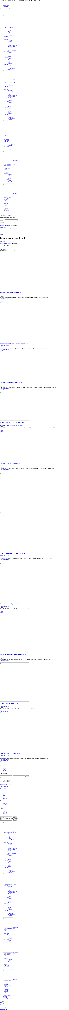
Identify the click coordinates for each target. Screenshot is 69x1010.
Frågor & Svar (6, 803)
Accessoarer (2, 425)
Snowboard (5, 243)
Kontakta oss (5, 804)
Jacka (9, 62)
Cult (9, 32)
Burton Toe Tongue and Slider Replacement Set (13, 654)
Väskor (9, 56)
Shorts (9, 59)
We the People (11, 35)
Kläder (6, 860)
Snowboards (8, 954)
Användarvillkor (6, 805)
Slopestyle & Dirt (11, 84)
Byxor (9, 58)
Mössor (9, 178)
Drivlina (10, 41)
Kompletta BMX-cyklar (10, 832)
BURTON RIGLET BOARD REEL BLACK (12, 553)
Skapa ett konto (7, 215)
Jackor (9, 175)
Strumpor (7, 991)
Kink (9, 31)
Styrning (10, 47)
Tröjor (9, 61)
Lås (9, 53)
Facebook (5, 811)
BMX (4, 794)
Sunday (9, 33)
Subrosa (10, 29)
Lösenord (2, 220)
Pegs (9, 44)
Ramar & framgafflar (12, 45)
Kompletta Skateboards (10, 928)
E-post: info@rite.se (4, 788)
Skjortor (7, 981)
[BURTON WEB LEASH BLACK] (14, 701)
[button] (4, 299)
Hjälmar (10, 69)
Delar (6, 842)
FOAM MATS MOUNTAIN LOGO (10, 753)
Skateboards (5, 797)
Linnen (6, 984)
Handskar (10, 63)
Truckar (7, 932)
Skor (6, 992)
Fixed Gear (10, 85)
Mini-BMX (7, 841)
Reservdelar (10, 181)
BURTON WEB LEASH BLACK (9, 703)
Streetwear (5, 798)
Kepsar (6, 990)
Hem (1, 243)
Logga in (2, 222)
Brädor (6, 929)
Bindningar (7, 955)
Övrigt (6, 916)
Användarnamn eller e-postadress (7, 217)
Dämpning (10, 91)
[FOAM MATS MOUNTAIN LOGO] (14, 750)
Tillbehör (10, 243)
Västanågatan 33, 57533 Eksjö (6, 784)
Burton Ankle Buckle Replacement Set (10, 292)
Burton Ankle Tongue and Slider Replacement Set (13, 343)
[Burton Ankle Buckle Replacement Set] (14, 289)
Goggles (7, 965)
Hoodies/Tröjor (8, 980)
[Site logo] (4, 13)
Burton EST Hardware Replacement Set (11, 382)
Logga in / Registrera (7, 998)
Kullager (10, 149)
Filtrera (27, 776)
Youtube (5, 813)
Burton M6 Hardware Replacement (10, 463)
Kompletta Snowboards (10, 953)
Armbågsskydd (11, 68)
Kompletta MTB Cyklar (10, 884)
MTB (4, 795)
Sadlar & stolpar (11, 46)
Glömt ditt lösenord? (4, 225)
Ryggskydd (10, 67)
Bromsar (10, 40)
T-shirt (6, 983)
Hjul (9, 42)
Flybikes (10, 30)
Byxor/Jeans (8, 985)
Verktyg (9, 147)
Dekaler (9, 52)
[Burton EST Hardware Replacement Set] (14, 379)
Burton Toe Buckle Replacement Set (10, 604)
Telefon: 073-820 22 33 (5, 786)
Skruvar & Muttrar (12, 50)
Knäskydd (10, 65)
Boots (6, 957)
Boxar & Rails (11, 55)
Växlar (9, 99)
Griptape (7, 933)
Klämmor (10, 48)
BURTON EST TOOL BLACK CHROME (12, 423)
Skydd (6, 867)
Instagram (5, 812)
